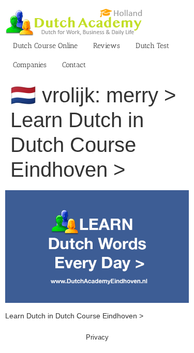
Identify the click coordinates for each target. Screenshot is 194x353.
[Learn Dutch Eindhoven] (97, 195)
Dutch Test (152, 45)
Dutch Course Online (45, 45)
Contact (74, 64)
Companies (30, 64)
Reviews (106, 45)
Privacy (97, 337)
